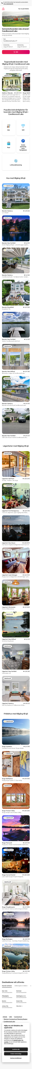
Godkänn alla (16, 1049)
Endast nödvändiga (15, 1053)
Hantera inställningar (16, 1058)
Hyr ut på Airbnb (23, 9)
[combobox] (15, 41)
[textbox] (8, 47)
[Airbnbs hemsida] (3, 8)
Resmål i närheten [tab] (7, 985)
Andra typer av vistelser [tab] (21, 985)
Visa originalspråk (8, 4)
